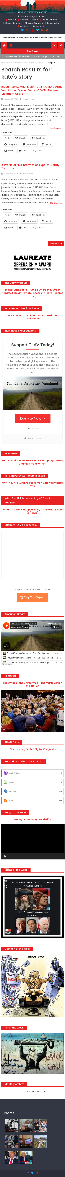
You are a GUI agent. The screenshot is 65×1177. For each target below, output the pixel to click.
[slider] (6, 868)
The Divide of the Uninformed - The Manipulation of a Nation (32, 684)
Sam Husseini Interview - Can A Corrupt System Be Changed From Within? (32, 462)
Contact (24, 19)
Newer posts (56, 243)
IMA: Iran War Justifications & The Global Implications (32, 317)
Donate (35, 19)
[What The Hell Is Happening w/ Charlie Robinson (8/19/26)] (11, 1157)
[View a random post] (61, 45)
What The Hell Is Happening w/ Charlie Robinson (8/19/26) (32, 511)
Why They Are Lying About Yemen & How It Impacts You (33, 484)
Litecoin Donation (13, 23)
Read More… (56, 128)
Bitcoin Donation (49, 19)
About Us (12, 19)
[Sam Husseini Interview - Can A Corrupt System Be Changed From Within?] (26, 1141)
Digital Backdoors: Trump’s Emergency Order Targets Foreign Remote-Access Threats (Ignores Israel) (32, 293)
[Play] (5, 856)
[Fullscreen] (5, 886)
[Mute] (5, 880)
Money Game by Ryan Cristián (32, 819)
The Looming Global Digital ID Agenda (33, 749)
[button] (54, 45)
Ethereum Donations (34, 23)
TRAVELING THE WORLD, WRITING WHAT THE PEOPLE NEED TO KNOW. (33, 37)
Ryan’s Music (39, 26)
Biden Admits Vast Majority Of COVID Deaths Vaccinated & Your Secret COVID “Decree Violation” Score (31, 90)
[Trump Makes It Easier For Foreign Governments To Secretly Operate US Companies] (26, 1157)
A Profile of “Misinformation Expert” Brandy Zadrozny (30, 166)
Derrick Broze (27, 173)
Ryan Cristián (28, 99)
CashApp (24, 26)
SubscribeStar (53, 23)
